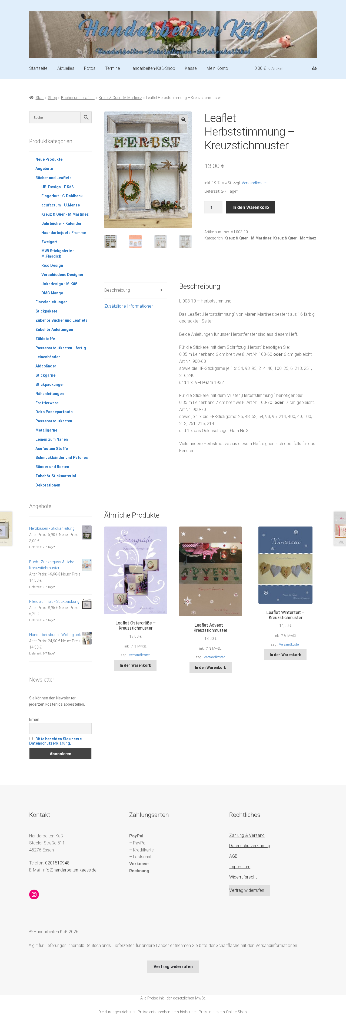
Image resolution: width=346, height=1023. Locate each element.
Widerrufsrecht (243, 877)
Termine (112, 68)
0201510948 (57, 863)
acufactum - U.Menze (60, 205)
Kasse (191, 68)
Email (34, 719)
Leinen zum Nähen (51, 439)
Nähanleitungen (49, 394)
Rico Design (52, 265)
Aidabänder (45, 366)
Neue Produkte (48, 159)
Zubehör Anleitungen (54, 329)
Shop (52, 98)
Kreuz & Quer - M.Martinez (120, 98)
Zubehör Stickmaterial (55, 476)
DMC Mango (52, 293)
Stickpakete (46, 311)
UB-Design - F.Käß (57, 187)
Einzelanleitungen (51, 302)
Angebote (44, 168)
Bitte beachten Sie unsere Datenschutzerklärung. (55, 741)
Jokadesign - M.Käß (59, 284)
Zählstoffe (45, 339)
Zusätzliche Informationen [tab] (129, 306)
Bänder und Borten (52, 467)
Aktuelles (65, 68)
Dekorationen (47, 485)
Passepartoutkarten (53, 421)
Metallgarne (46, 430)
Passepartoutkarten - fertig (60, 348)
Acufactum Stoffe (51, 448)
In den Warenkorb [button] (135, 665)
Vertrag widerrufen (246, 890)
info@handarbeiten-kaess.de (69, 870)
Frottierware (46, 403)
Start (40, 98)
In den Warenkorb (250, 207)
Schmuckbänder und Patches (61, 457)
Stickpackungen (50, 384)
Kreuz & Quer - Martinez (294, 238)
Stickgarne (45, 375)
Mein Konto (217, 68)
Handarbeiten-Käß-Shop (152, 68)
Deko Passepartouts (54, 412)
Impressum (239, 866)
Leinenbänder (47, 357)
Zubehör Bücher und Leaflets (61, 320)
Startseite (38, 68)
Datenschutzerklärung (249, 845)
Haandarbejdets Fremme (63, 233)
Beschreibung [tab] (117, 290)
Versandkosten (255, 183)
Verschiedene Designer (62, 274)
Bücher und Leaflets (78, 98)
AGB (233, 856)
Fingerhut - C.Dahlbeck (62, 196)
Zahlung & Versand (247, 835)
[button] (183, 119)
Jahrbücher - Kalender (61, 223)
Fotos (89, 68)
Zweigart (49, 242)
